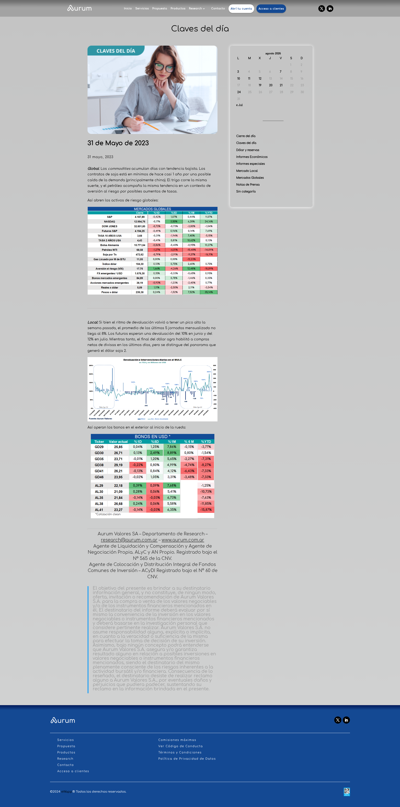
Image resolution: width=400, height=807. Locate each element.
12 (260, 78)
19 (260, 85)
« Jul (239, 105)
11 (249, 78)
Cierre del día (245, 136)
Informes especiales (250, 163)
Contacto (218, 8)
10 (238, 78)
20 (270, 85)
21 (281, 85)
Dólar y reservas (247, 150)
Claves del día (246, 143)
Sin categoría (246, 191)
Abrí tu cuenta (241, 8)
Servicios (142, 8)
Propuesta (159, 8)
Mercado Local (247, 170)
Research (195, 8)
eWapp (66, 791)
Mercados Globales (250, 177)
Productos (178, 8)
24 (239, 92)
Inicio (128, 8)
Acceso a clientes (271, 8)
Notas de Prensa (248, 184)
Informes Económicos (252, 157)
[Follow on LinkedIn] (330, 8)
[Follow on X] (321, 8)
